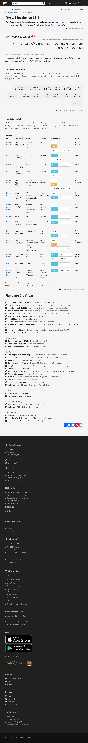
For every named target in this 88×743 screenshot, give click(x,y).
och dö (78, 88)
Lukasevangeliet (12, 589)
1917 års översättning (16, 330)
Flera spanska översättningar (19, 396)
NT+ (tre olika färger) (14, 579)
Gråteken (13, 95)
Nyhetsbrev (12, 704)
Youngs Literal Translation (17, 382)
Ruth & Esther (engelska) (15, 586)
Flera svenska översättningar (19, 302)
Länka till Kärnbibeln (14, 503)
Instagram (11, 696)
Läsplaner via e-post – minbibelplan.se (20, 619)
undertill (56, 95)
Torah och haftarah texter (16, 624)
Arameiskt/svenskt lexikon (16, 550)
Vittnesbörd (11, 452)
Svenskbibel (12, 319)
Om (50, 3)
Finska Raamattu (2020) (16, 344)
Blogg (10, 460)
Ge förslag (11, 681)
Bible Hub (11, 385)
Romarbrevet (12, 595)
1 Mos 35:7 (66, 9)
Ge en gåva (11, 716)
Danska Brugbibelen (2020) (18, 346)
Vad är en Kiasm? (13, 480)
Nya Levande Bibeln (15, 311)
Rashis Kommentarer (15, 421)
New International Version (17, 363)
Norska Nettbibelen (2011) (18, 341)
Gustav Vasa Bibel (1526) (17, 333)
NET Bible (11, 377)
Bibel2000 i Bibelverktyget (18, 316)
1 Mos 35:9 (77, 9)
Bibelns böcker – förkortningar (18, 498)
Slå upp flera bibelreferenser (17, 495)
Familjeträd (11, 531)
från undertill (20, 88)
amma (57, 88)
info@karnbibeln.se (14, 679)
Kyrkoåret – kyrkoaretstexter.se (18, 621)
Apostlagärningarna (13, 597)
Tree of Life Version (15, 374)
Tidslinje (9, 528)
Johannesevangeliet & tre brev (18, 592)
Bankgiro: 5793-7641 (14, 719)
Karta (9, 511)
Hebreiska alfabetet (14, 560)
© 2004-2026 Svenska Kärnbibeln (17, 737)
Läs (56, 3)
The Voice (11, 379)
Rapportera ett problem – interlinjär (72, 289)
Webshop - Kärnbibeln (17, 725)
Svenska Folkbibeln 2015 (17, 308)
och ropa (36, 95)
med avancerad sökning (37, 316)
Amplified (11, 360)
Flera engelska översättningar (19, 355)
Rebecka (47, 88)
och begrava (35, 88)
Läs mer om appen (13, 656)
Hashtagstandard (13, 501)
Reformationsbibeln (15, 322)
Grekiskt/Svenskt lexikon (16, 547)
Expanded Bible (13, 357)
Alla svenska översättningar (16, 475)
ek (46, 95)
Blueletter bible (13, 404)
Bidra (73, 3)
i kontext (14, 9)
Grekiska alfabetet (13, 562)
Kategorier (10, 556)
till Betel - (76, 95)
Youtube (11, 702)
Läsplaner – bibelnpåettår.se (17, 616)
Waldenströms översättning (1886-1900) (23, 324)
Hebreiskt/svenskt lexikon (16, 553)
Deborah (67, 88)
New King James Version (17, 371)
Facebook (11, 699)
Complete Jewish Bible (16, 366)
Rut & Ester (11, 583)
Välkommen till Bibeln (14, 472)
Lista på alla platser (13, 514)
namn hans (25, 95)
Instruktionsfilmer (13, 463)
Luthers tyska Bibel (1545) (17, 393)
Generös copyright (13, 455)
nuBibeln (10, 305)
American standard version (18, 368)
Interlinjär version (13, 543)
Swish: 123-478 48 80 (14, 722)
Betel (79, 22)
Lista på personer (13, 526)
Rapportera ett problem (75, 29)
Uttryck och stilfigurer (14, 478)
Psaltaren (10, 600)
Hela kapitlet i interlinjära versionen (20, 12)
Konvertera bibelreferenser (17, 492)
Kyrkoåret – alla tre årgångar (17, 604)
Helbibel (10, 575)
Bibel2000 (11, 313)
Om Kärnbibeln (12, 449)
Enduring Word (13, 418)
